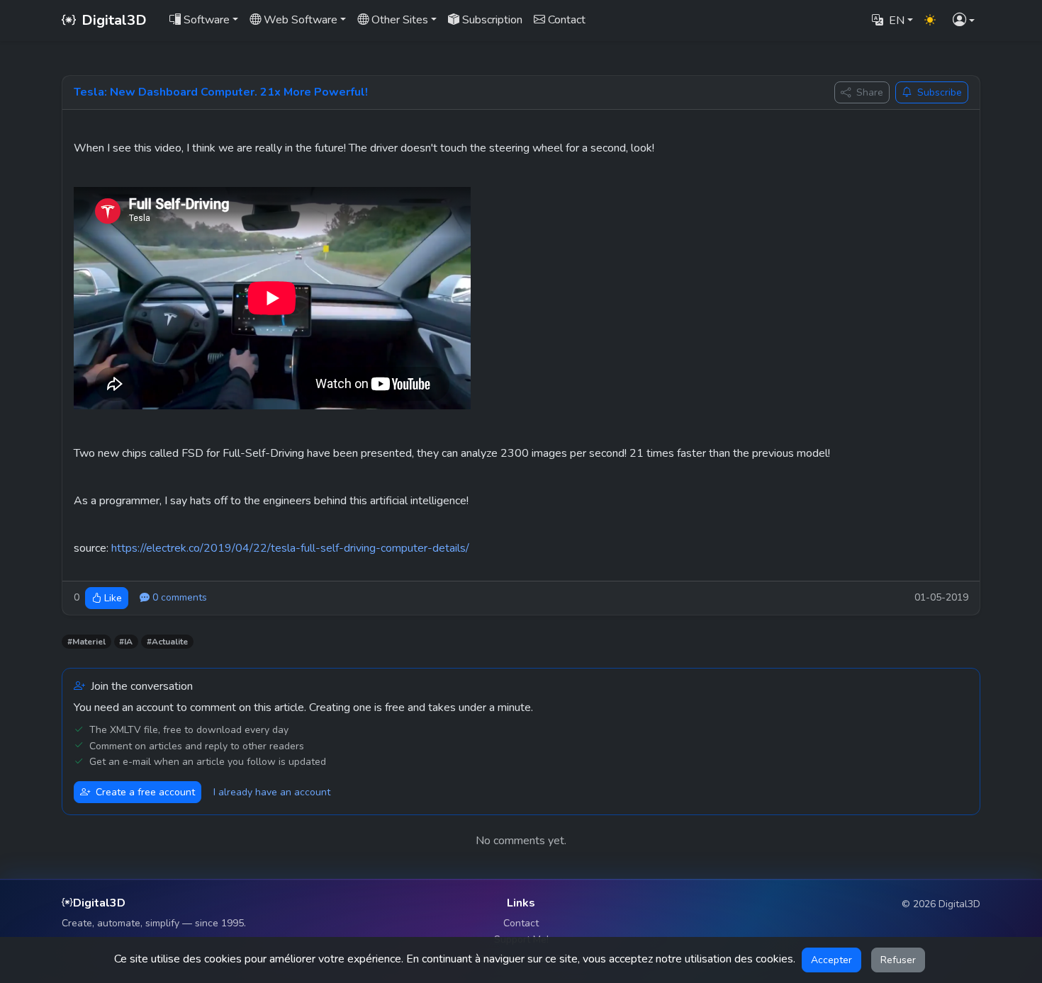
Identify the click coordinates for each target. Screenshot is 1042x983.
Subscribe (939, 92)
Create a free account (145, 792)
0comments (179, 597)
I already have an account (271, 792)
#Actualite (167, 641)
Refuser (898, 960)
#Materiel (86, 641)
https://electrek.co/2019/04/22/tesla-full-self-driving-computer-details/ (290, 548)
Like (113, 598)
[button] (963, 21)
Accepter (831, 960)
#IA (126, 641)
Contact (521, 923)
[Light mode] (930, 20)
